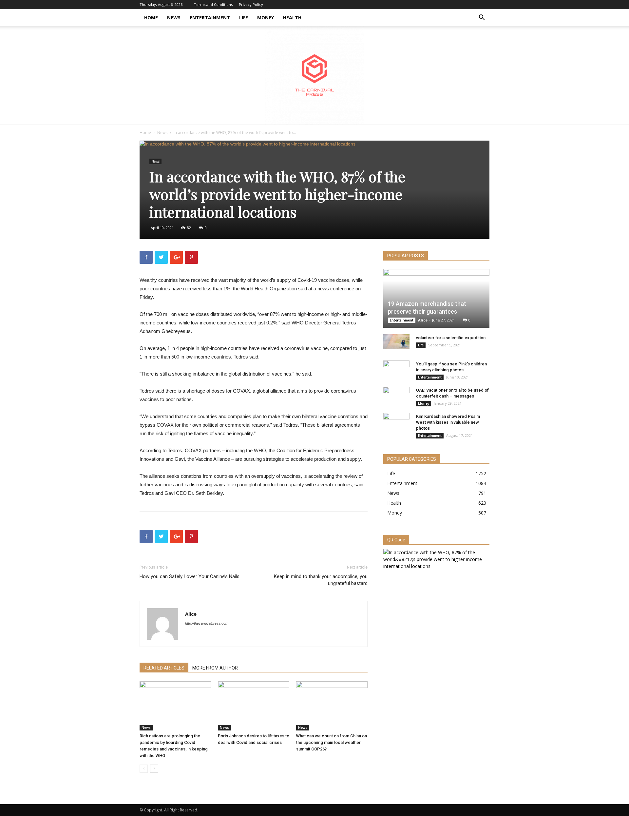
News (174, 17)
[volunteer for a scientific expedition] (396, 341)
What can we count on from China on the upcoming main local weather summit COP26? (331, 742)
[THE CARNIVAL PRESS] (314, 75)
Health (292, 17)
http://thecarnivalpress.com (206, 623)
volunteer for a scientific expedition (451, 337)
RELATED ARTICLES (163, 667)
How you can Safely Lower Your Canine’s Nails (189, 576)
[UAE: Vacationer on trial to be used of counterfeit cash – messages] (396, 396)
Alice (191, 614)
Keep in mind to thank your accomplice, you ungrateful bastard (321, 579)
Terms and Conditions (213, 4)
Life (243, 17)
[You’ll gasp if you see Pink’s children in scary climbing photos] (396, 370)
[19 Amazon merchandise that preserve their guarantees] (436, 298)
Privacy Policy (251, 4)
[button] (481, 18)
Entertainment (210, 17)
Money (265, 17)
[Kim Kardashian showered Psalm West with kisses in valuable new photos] (396, 423)
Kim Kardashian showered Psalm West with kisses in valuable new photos (448, 422)
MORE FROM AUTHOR (215, 667)
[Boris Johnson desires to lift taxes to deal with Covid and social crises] (253, 705)
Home (151, 17)
